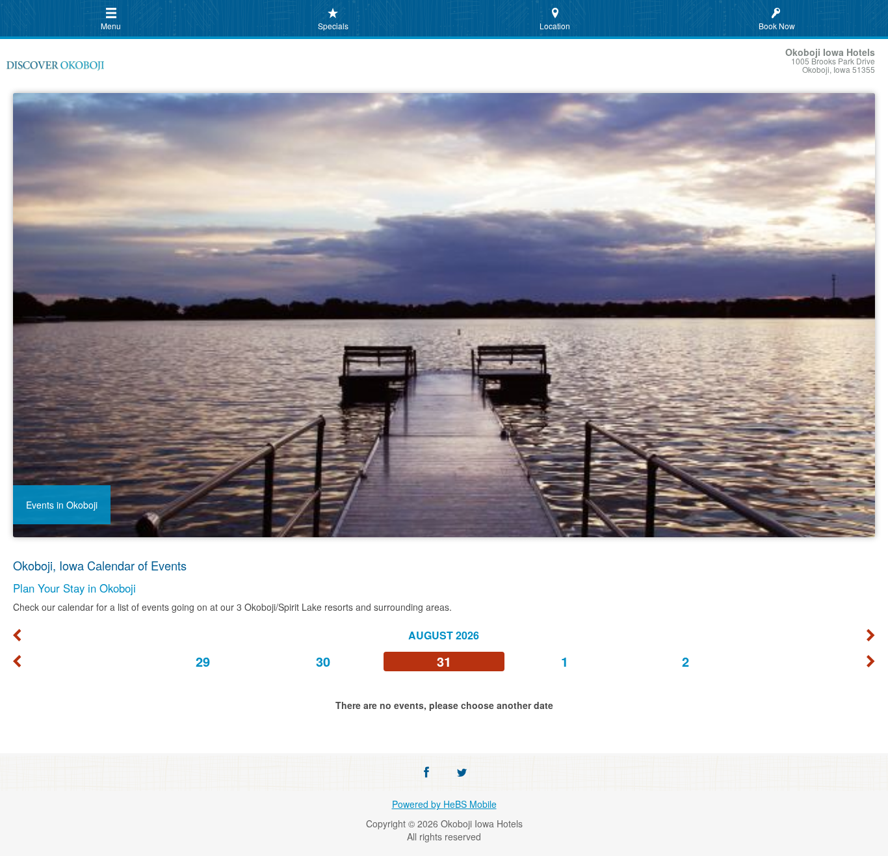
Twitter (461, 772)
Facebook (426, 772)
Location (555, 25)
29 (203, 661)
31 (444, 661)
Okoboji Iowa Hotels (55, 67)
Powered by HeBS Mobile (444, 803)
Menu (111, 25)
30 (323, 661)
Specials (333, 25)
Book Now (777, 25)
